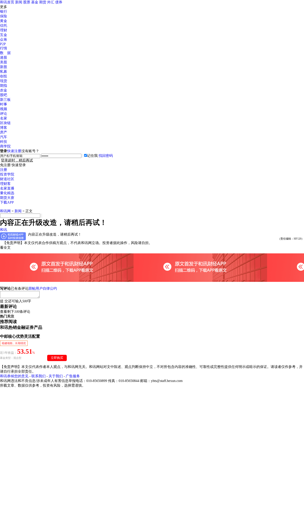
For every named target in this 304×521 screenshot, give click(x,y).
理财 (3, 30)
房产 (3, 132)
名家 (3, 118)
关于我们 (56, 376)
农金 (3, 90)
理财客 (5, 184)
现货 (3, 81)
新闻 (18, 2)
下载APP (7, 202)
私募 (3, 71)
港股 (3, 57)
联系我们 (38, 376)
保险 (3, 16)
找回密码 (106, 156)
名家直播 (7, 188)
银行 (3, 11)
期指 (3, 85)
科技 (3, 141)
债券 (58, 2)
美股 (3, 62)
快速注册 (14, 151)
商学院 (5, 146)
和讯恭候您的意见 (14, 376)
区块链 (5, 123)
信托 (3, 25)
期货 (42, 2)
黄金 (3, 21)
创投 (3, 76)
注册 (3, 170)
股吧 (3, 95)
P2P (3, 44)
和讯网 (5, 211)
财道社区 (7, 179)
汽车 (3, 137)
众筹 (3, 39)
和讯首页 (7, 2)
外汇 (50, 2)
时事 (3, 104)
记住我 (92, 156)
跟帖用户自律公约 (42, 288)
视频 (3, 109)
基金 (34, 2)
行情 (3, 48)
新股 (3, 67)
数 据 (5, 53)
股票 (26, 2)
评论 (3, 113)
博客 (3, 127)
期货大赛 (7, 198)
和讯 (3, 230)
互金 (3, 35)
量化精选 (7, 193)
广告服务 (73, 376)
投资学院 (7, 174)
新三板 (5, 99)
